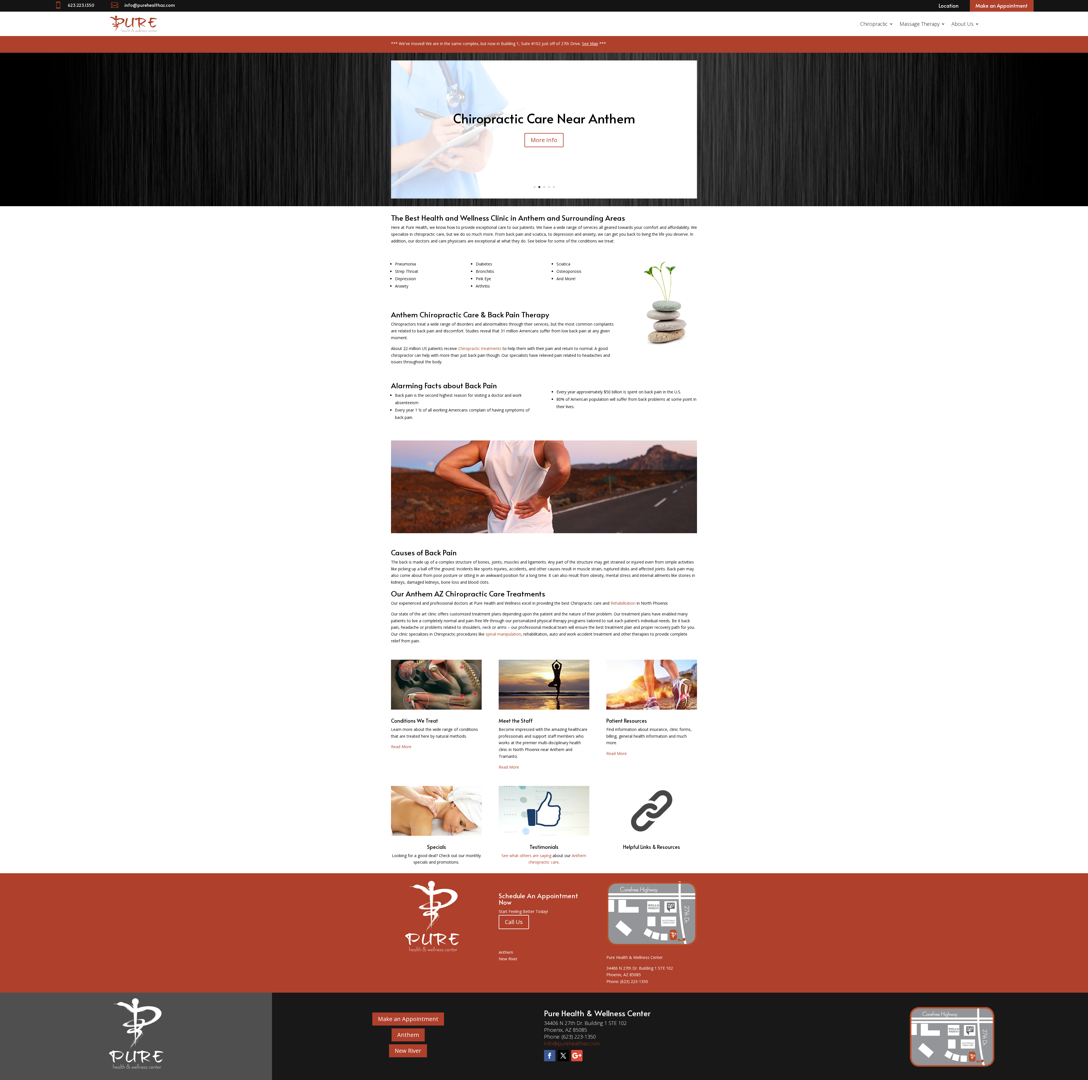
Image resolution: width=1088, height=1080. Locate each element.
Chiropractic (874, 23)
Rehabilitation (623, 603)
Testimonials (544, 846)
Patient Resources (626, 720)
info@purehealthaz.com (149, 5)
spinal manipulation (503, 634)
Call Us (514, 922)
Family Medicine (544, 128)
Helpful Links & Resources (651, 846)
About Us (962, 23)
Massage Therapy (920, 23)
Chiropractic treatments (480, 348)
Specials (436, 846)
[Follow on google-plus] (577, 1055)
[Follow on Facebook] (549, 1055)
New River (508, 958)
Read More (401, 746)
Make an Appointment (1002, 5)
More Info (544, 156)
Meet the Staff (516, 720)
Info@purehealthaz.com (572, 1043)
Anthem (506, 952)
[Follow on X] (563, 1055)
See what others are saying (526, 855)
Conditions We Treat (414, 720)
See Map (590, 43)
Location (949, 5)
